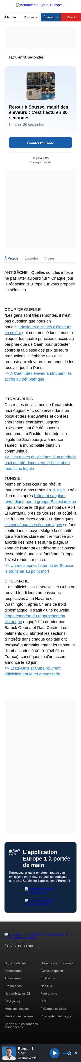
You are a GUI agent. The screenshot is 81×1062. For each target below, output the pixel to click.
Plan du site (48, 993)
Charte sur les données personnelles (21, 1025)
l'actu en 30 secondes (26, 57)
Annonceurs (13, 970)
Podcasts (30, 17)
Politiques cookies (53, 1008)
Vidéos (49, 258)
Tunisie (58, 490)
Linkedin (45, 954)
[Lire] (55, 1053)
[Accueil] (40, 5)
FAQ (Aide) (12, 1001)
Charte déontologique (55, 1016)
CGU (43, 1001)
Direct (71, 17)
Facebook (22, 954)
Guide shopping (51, 970)
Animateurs (12, 978)
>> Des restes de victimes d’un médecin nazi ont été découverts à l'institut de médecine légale (40, 463)
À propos (11, 258)
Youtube (30, 954)
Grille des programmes (56, 963)
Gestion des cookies (18, 1016)
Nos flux (46, 986)
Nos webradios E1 (17, 993)
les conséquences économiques (33, 525)
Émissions (50, 17)
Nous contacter (15, 963)
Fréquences (13, 986)
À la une (10, 17)
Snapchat (38, 954)
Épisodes (32, 258)
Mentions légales (16, 1008)
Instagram (15, 954)
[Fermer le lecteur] (76, 1053)
